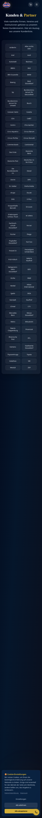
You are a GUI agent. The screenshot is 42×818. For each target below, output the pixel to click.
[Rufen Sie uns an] (36, 812)
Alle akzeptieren (21, 811)
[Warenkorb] (30, 4)
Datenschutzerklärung (11, 793)
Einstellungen (21, 799)
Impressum (23, 793)
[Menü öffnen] (36, 4)
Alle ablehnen (21, 805)
